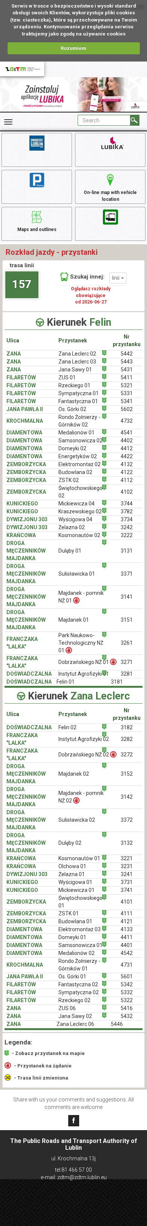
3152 (127, 774)
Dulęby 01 (69, 551)
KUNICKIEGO (22, 504)
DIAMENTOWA (24, 433)
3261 (127, 643)
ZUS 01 (67, 377)
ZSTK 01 (68, 913)
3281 (127, 674)
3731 (127, 882)
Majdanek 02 (73, 774)
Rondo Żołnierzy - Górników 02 (79, 421)
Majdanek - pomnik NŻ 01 (81, 597)
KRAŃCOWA (21, 535)
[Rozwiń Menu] (8, 122)
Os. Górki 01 (72, 976)
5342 (127, 984)
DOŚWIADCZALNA (29, 674)
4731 (127, 965)
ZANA (13, 354)
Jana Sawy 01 (75, 370)
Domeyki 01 (72, 937)
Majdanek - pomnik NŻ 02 (81, 797)
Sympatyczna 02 (78, 992)
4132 (127, 464)
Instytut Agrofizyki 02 (83, 739)
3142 (127, 797)
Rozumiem (73, 48)
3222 (127, 535)
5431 (127, 370)
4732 (127, 421)
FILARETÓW (21, 377)
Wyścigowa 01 (75, 882)
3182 (127, 727)
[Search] (134, 120)
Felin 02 (67, 727)
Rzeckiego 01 (74, 385)
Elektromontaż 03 (79, 929)
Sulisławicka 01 (76, 574)
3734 (127, 519)
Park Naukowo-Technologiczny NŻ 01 (80, 642)
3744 (127, 504)
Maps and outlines (37, 229)
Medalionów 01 (76, 433)
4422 (127, 456)
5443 (127, 362)
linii (116, 277)
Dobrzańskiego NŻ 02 (83, 755)
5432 (127, 1016)
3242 (127, 527)
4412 (127, 448)
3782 (127, 511)
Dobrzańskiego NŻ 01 (83, 662)
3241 (127, 874)
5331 (127, 393)
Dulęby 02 (69, 843)
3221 (127, 858)
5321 (127, 385)
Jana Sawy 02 (75, 1016)
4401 (127, 945)
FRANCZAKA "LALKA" (22, 643)
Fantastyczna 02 (78, 984)
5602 (127, 409)
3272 (127, 755)
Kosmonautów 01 (79, 858)
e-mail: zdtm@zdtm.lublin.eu (74, 1177)
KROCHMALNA (24, 421)
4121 (127, 921)
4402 (127, 440)
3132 (127, 843)
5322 (127, 1000)
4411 (127, 937)
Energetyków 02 (77, 456)
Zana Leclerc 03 (77, 362)
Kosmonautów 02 (79, 535)
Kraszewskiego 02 (80, 511)
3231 (127, 866)
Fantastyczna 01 (78, 401)
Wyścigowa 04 (75, 519)
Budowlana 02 (75, 472)
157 (21, 284)
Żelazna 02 (71, 527)
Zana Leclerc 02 (77, 354)
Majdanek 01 (73, 620)
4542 (127, 953)
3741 (127, 890)
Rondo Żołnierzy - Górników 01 (79, 965)
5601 (127, 976)
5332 (127, 992)
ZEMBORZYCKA (26, 464)
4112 (127, 480)
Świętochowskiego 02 (80, 492)
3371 (127, 574)
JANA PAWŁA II (24, 409)
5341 (127, 401)
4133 (127, 929)
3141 (127, 597)
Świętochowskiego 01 (80, 902)
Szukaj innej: (87, 276)
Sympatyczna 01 (78, 393)
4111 (127, 913)
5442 (127, 354)
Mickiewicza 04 (76, 504)
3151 (127, 620)
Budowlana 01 (75, 921)
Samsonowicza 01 (80, 945)
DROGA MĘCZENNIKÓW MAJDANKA (26, 550)
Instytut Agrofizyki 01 (83, 674)
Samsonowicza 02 (80, 440)
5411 (127, 377)
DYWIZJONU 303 (26, 519)
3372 (127, 820)
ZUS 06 (67, 1008)
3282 (127, 739)
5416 (127, 1008)
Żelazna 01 (71, 874)
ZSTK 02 (68, 480)
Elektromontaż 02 (79, 464)
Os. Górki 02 (72, 409)
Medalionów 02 (76, 953)
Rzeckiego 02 (74, 1000)
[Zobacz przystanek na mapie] (104, 353)
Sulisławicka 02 (76, 820)
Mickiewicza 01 (76, 890)
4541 (127, 433)
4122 (127, 472)
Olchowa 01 (72, 866)
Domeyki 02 (72, 448)
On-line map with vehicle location (110, 196)
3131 (127, 551)
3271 (127, 662)
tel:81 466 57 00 (73, 1170)
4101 (127, 902)
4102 (127, 492)
